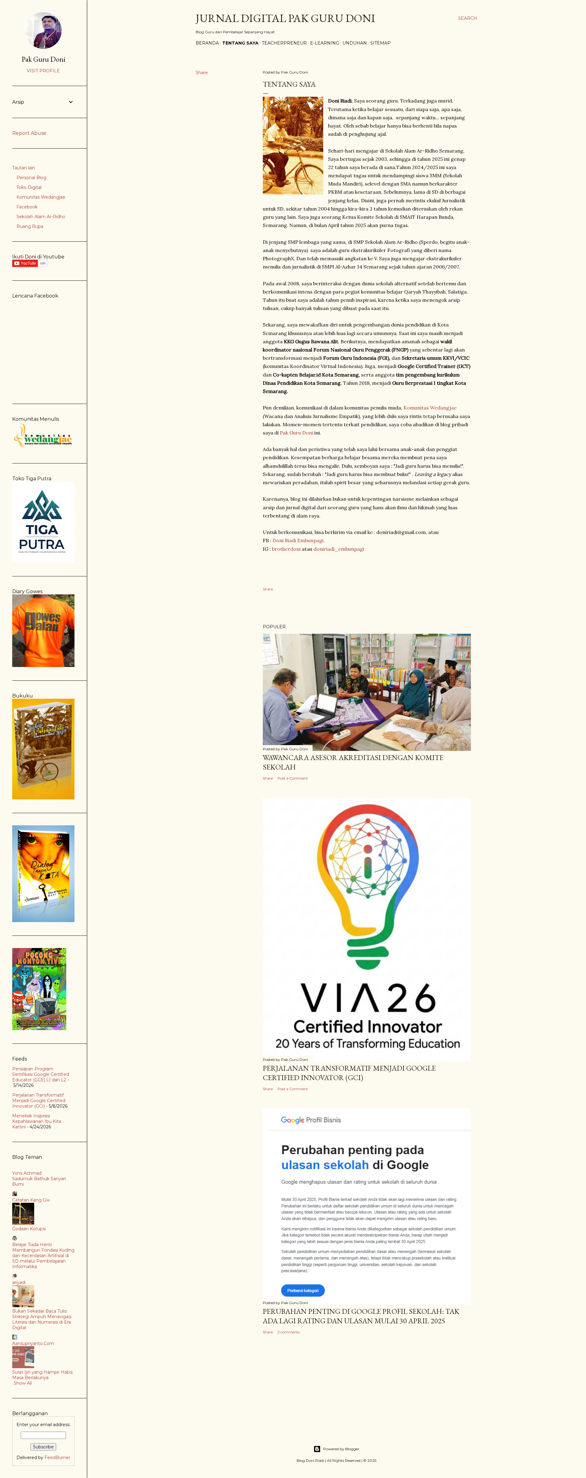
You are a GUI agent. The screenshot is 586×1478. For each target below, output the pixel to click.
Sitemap (380, 43)
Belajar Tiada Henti (32, 1244)
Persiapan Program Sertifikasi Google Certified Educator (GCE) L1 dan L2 (40, 1074)
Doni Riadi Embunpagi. (299, 540)
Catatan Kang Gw (31, 1200)
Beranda (207, 43)
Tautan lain (23, 168)
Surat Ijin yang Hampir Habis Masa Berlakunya (42, 1374)
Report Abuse (29, 133)
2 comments (288, 1332)
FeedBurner (57, 1457)
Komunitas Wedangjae (430, 408)
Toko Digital (29, 187)
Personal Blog (31, 177)
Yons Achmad (27, 1173)
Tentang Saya (240, 43)
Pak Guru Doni (296, 433)
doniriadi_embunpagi (338, 549)
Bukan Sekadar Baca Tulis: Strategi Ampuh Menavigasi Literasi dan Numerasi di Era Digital (41, 1319)
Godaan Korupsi (29, 1228)
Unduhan (354, 43)
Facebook (27, 207)
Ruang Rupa (29, 226)
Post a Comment (292, 778)
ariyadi (19, 1282)
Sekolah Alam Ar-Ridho (40, 216)
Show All (23, 1383)
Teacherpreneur (284, 43)
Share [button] (202, 72)
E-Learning (324, 43)
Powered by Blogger (341, 1449)
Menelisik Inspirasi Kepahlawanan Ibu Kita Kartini (36, 1121)
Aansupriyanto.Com (33, 1343)
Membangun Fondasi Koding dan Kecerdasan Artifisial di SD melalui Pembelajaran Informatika (43, 1258)
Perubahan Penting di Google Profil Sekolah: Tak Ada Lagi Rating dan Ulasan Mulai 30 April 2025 (361, 1316)
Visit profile (43, 71)
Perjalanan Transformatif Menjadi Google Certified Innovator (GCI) (349, 1072)
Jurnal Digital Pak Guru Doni (285, 18)
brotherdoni (286, 549)
